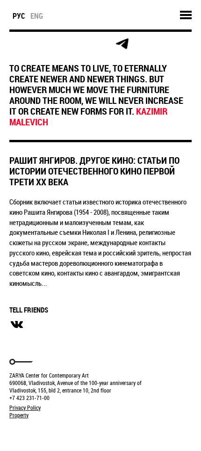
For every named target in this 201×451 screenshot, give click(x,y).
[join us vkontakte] (80, 44)
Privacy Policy (25, 407)
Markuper (33, 432)
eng (36, 16)
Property (19, 415)
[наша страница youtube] (101, 44)
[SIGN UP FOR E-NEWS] (17, 44)
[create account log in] (38, 44)
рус (19, 16)
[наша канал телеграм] (122, 43)
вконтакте (16, 324)
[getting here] (59, 44)
